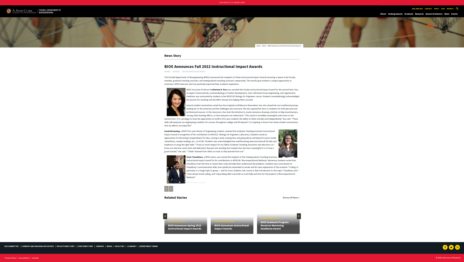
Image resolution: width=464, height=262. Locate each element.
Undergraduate (395, 14)
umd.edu (35, 258)
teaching (176, 71)
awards (167, 71)
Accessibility (24, 258)
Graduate (408, 14)
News (446, 14)
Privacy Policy (10, 258)
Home (259, 46)
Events (454, 14)
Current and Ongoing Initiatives (38, 246)
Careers (100, 246)
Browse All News (290, 197)
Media (109, 246)
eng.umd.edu (417, 9)
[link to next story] (171, 188)
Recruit (450, 9)
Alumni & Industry (434, 14)
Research (419, 14)
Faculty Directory (65, 246)
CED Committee (11, 246)
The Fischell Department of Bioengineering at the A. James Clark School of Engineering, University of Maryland (33, 7)
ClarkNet (132, 246)
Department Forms (148, 246)
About (383, 14)
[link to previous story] (166, 188)
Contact (428, 9)
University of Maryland (232, 3)
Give (443, 9)
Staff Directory (85, 246)
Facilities (119, 246)
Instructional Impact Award (193, 71)
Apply (436, 9)
